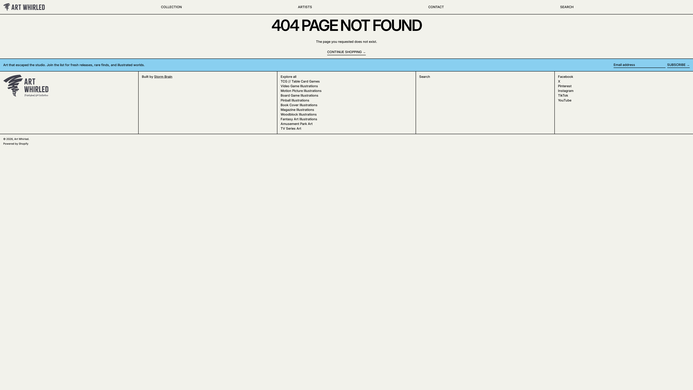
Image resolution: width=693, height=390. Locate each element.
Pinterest (565, 86)
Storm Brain (163, 77)
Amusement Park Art (297, 124)
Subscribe (676, 65)
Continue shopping (344, 52)
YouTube (564, 100)
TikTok (563, 95)
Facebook (565, 77)
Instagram (566, 91)
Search (424, 77)
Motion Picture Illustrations (301, 91)
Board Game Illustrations (299, 95)
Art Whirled (21, 138)
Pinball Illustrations (295, 100)
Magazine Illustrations (297, 110)
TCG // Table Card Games (300, 81)
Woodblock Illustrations (299, 114)
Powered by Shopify (15, 143)
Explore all (288, 77)
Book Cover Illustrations (299, 105)
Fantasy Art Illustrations (299, 119)
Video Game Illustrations (299, 86)
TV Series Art (291, 128)
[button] (567, 7)
